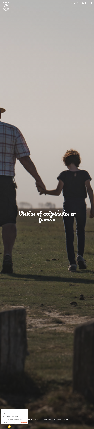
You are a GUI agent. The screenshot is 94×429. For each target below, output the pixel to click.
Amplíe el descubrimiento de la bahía (48, 419)
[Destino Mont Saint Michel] (6, 6)
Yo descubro (32, 3)
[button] (9, 426)
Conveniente (50, 3)
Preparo (41, 3)
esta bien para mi (23, 422)
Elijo (15, 422)
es (77, 2)
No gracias (6, 422)
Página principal (29, 419)
